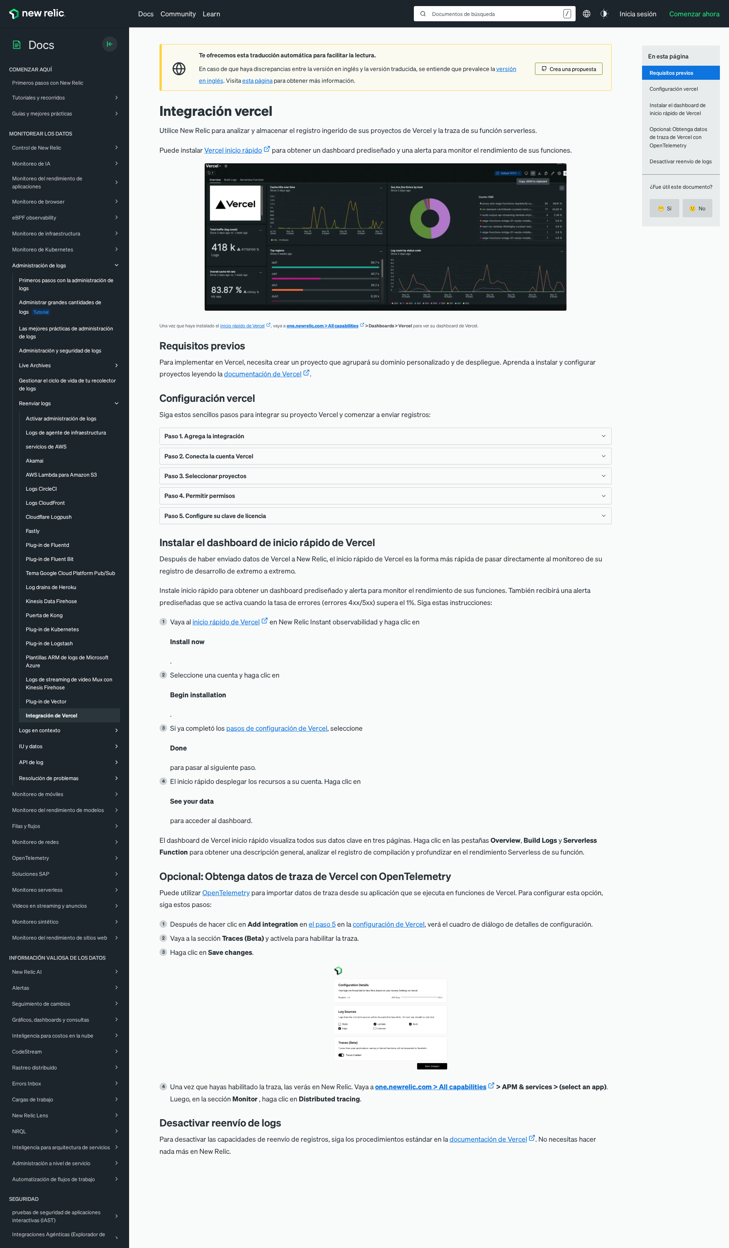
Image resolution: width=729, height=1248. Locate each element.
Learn (211, 13)
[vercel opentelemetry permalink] (457, 876)
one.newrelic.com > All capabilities (322, 326)
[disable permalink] (287, 1122)
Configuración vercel (674, 88)
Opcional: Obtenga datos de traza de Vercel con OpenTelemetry (678, 136)
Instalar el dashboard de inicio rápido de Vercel (678, 108)
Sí (664, 208)
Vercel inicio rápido (233, 149)
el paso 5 (322, 923)
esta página (257, 80)
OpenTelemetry (226, 892)
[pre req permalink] (251, 345)
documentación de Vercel (262, 373)
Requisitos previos (671, 72)
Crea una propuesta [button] (573, 68)
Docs (146, 13)
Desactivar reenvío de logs (681, 161)
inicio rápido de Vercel (242, 326)
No (697, 208)
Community (178, 13)
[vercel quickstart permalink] (381, 542)
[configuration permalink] (261, 398)
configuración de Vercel (388, 923)
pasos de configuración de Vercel (276, 728)
